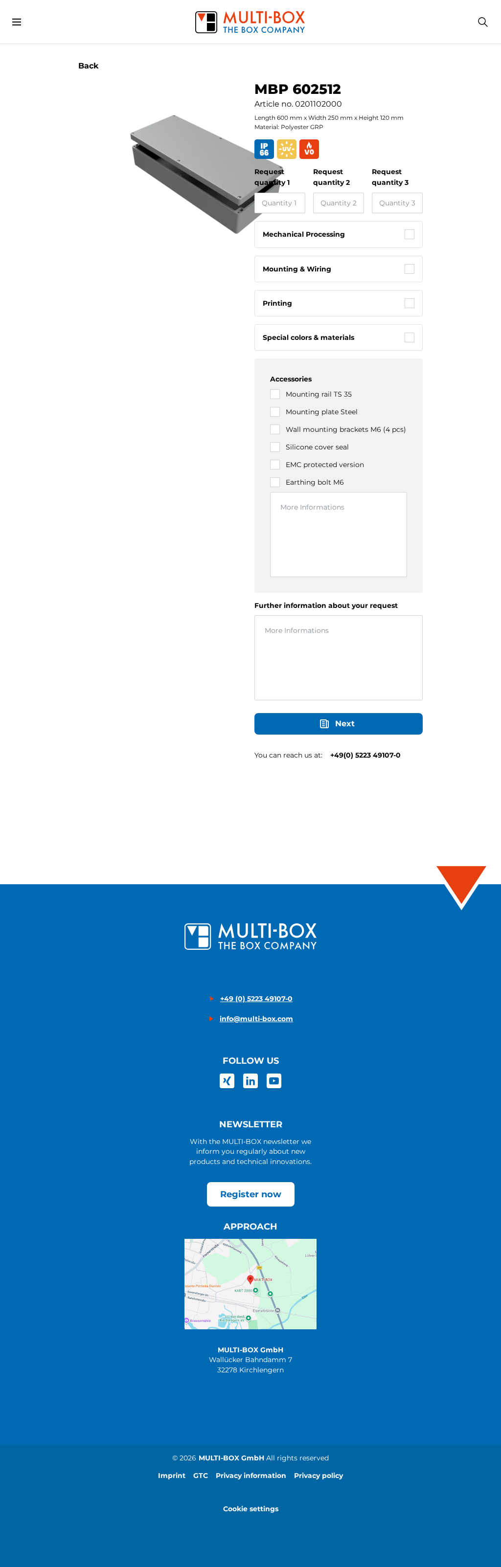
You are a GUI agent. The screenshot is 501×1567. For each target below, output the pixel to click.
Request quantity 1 (272, 177)
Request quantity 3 (390, 177)
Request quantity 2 (331, 177)
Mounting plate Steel (322, 411)
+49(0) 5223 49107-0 (365, 755)
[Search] (483, 22)
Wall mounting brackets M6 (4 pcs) (346, 429)
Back (88, 65)
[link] (227, 1081)
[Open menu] (16, 22)
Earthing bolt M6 (315, 482)
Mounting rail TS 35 (319, 394)
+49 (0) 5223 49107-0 (256, 998)
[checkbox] (409, 234)
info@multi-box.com (256, 1018)
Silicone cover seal (317, 447)
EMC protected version (325, 464)
